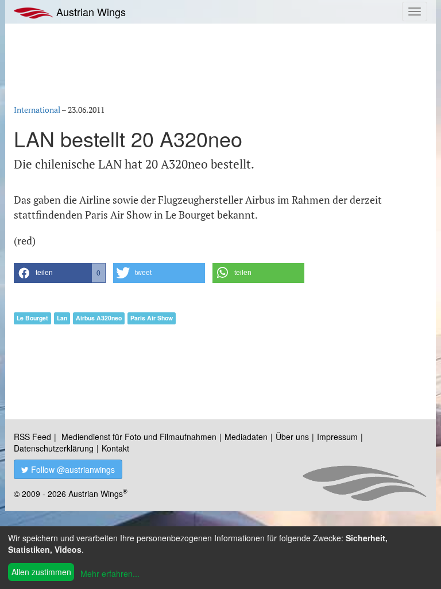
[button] (60, 273)
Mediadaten (246, 436)
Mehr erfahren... (110, 573)
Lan (62, 317)
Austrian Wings (89, 11)
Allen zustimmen (41, 571)
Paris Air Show (151, 317)
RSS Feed (32, 436)
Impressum (337, 436)
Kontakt (115, 448)
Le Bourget (32, 317)
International (37, 109)
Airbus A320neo (99, 317)
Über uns (292, 436)
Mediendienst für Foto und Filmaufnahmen (138, 436)
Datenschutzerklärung (54, 448)
